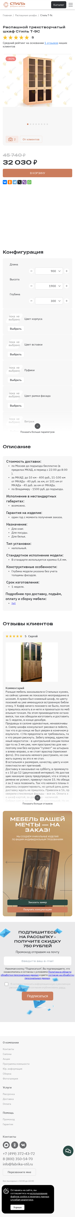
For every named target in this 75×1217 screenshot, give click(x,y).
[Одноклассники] (10, 182)
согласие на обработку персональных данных (49, 976)
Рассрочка (9, 1094)
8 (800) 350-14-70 (18, 1159)
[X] (19, 182)
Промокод (9, 1119)
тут (14, 603)
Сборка (7, 1073)
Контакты (8, 1049)
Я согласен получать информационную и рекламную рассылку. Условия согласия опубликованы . (39, 985)
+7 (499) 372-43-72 (19, 1153)
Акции (6, 1059)
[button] (27, 124)
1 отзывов (51, 43)
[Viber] (24, 182)
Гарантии (8, 1124)
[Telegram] (15, 182)
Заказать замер (37, 902)
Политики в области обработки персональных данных (36, 973)
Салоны (7, 1054)
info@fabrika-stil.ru (18, 1164)
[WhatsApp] (29, 182)
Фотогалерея (10, 1078)
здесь (62, 987)
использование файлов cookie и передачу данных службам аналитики (29, 1196)
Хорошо (17, 1207)
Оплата (7, 1103)
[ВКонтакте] (5, 182)
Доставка (8, 1099)
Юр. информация (12, 1068)
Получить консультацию (37, 909)
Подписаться (37, 996)
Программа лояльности (16, 1063)
